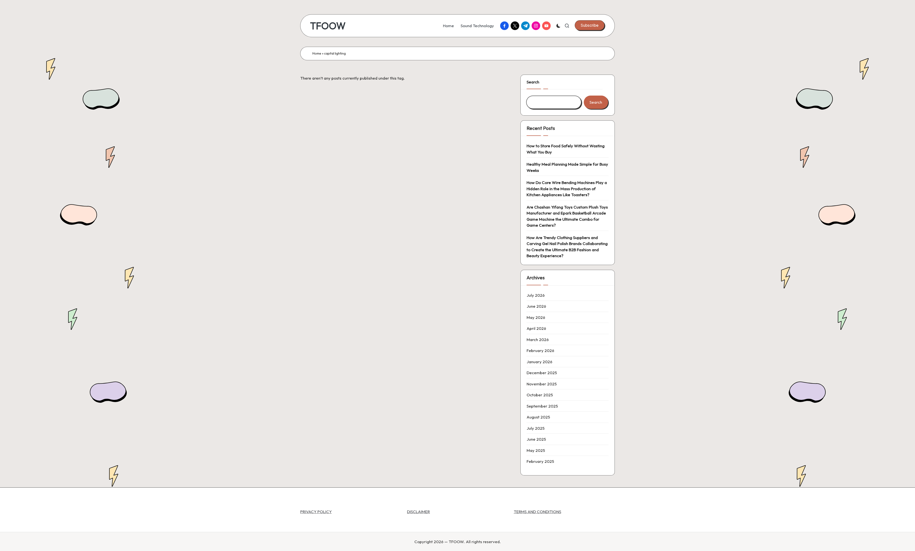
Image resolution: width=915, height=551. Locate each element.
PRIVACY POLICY (316, 511)
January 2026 (539, 361)
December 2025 (542, 372)
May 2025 (536, 450)
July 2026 (536, 295)
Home (316, 53)
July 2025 (535, 428)
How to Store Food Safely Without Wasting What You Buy (566, 148)
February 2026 (540, 350)
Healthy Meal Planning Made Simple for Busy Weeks (567, 167)
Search (533, 81)
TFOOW (328, 25)
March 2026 (538, 339)
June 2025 (536, 439)
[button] (590, 25)
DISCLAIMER (418, 511)
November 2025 (542, 383)
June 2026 (536, 306)
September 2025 (542, 405)
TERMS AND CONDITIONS (537, 511)
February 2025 (540, 461)
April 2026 (536, 328)
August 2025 (538, 416)
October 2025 (540, 394)
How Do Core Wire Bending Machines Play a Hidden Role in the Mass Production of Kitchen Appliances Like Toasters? (567, 188)
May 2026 (536, 317)
